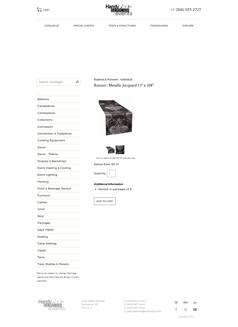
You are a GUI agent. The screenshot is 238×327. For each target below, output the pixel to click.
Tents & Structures (122, 25)
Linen (41, 209)
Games (42, 202)
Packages (43, 223)
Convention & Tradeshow (54, 133)
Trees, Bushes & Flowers (53, 264)
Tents (41, 257)
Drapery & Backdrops (51, 161)
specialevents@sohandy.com (144, 311)
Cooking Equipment (51, 140)
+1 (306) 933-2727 (186, 10)
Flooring (43, 181)
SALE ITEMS (45, 230)
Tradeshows (159, 25)
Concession (45, 126)
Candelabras (45, 106)
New (40, 216)
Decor (41, 147)
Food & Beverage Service (54, 188)
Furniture (43, 195)
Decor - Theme (47, 154)
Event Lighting (47, 174)
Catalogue (51, 25)
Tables (41, 250)
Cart (45, 10)
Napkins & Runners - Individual (113, 79)
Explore (188, 25)
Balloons (43, 99)
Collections (44, 119)
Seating (42, 236)
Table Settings (47, 243)
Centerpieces (46, 113)
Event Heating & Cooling (54, 168)
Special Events (84, 25)
